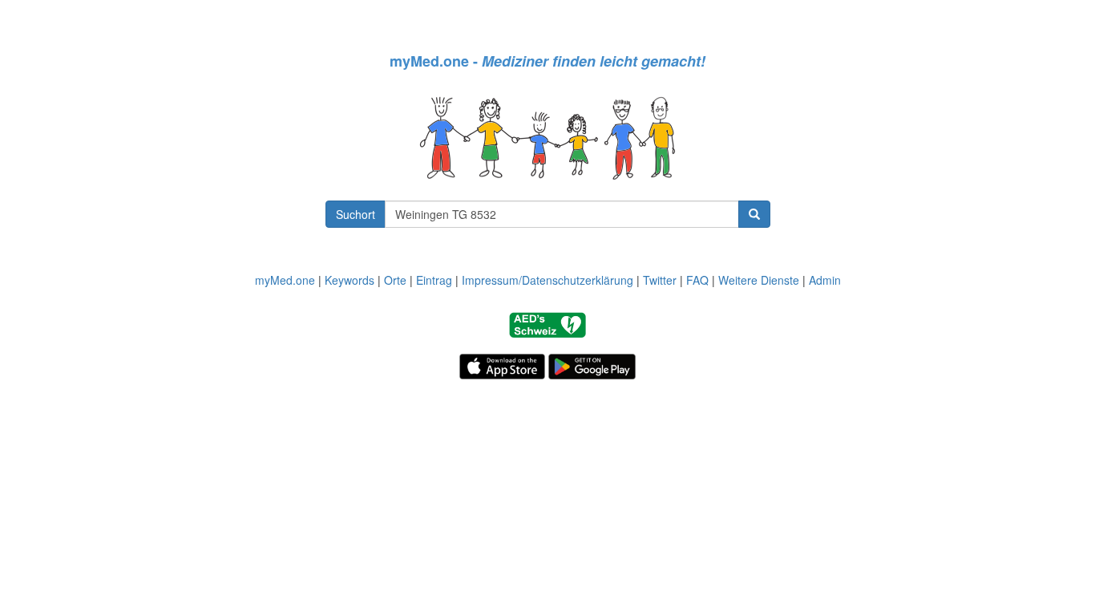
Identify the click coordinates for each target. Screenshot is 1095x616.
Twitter (660, 280)
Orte (395, 280)
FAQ (697, 280)
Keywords (349, 280)
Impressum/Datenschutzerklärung (547, 280)
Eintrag (434, 280)
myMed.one (285, 280)
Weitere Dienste (758, 280)
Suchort (355, 214)
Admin (825, 280)
